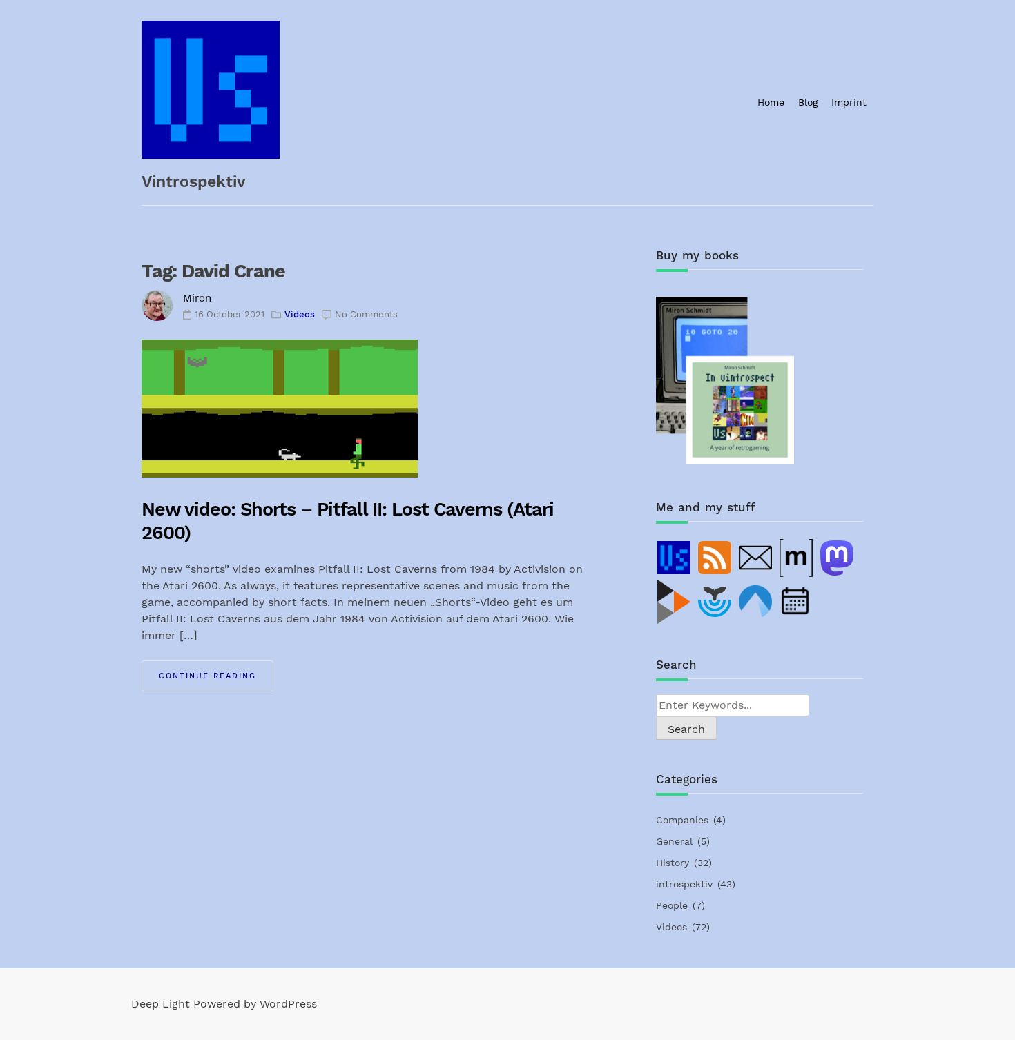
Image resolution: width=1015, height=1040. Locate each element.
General (674, 841)
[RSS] (715, 557)
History (672, 862)
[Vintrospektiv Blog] (674, 557)
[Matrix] (796, 557)
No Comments (366, 314)
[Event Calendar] (796, 601)
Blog (808, 102)
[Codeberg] (756, 601)
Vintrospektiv (194, 182)
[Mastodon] (837, 557)
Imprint (849, 102)
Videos (299, 314)
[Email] (756, 557)
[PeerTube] (674, 601)
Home (770, 102)
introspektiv (684, 884)
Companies (682, 819)
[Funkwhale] (715, 601)
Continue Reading (207, 675)
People (672, 905)
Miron (197, 298)
